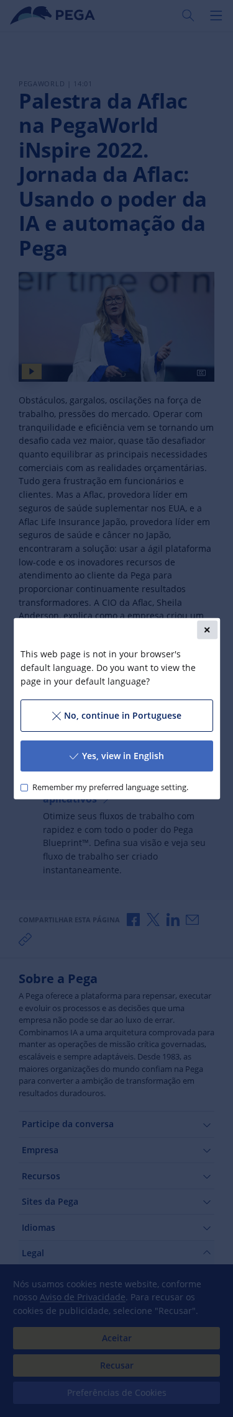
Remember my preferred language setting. (110, 787)
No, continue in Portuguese (122, 715)
